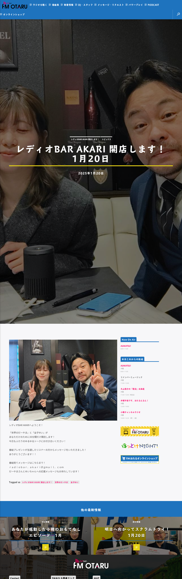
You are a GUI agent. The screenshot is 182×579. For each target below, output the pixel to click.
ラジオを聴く (40, 5)
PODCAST (153, 5)
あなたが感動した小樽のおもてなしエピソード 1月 (46, 558)
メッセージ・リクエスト (111, 5)
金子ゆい (74, 508)
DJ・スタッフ (85, 5)
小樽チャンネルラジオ (130, 438)
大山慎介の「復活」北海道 (132, 415)
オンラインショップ (14, 14)
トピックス (106, 151)
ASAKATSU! (126, 371)
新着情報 (69, 5)
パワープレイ (136, 5)
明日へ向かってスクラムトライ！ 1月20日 (139, 558)
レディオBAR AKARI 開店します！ (85, 151)
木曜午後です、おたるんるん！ (134, 426)
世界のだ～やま (61, 508)
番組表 (55, 5)
